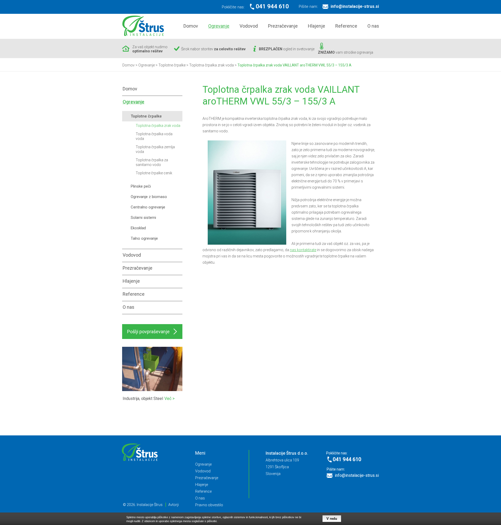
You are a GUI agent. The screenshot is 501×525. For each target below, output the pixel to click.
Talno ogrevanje (144, 238)
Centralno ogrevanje (148, 207)
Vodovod (249, 26)
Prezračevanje (283, 26)
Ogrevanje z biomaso (149, 196)
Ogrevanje (218, 26)
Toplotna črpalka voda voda (154, 136)
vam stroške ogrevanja (345, 52)
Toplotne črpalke (146, 116)
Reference (346, 26)
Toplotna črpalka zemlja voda (155, 149)
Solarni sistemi (143, 217)
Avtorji (173, 505)
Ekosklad (138, 228)
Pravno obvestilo (209, 505)
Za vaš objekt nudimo (150, 49)
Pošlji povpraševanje (148, 331)
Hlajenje (316, 26)
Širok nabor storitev (213, 49)
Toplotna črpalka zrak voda (158, 125)
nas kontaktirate (303, 250)
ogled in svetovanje (286, 49)
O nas (373, 26)
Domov (190, 26)
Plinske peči (141, 186)
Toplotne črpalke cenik (154, 173)
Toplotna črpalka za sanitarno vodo (152, 162)
